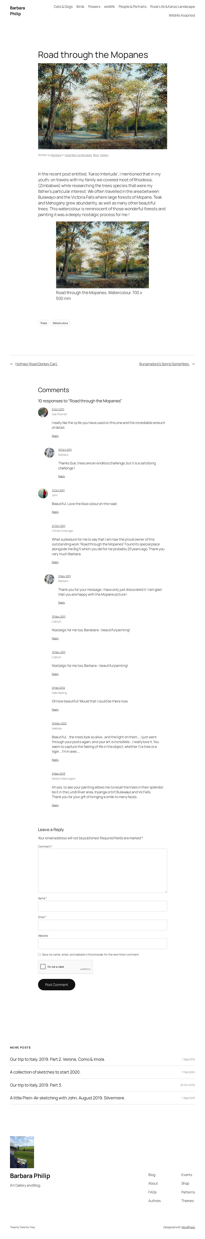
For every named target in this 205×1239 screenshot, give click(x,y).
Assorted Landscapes (78, 155)
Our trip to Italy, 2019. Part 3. (36, 1085)
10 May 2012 (59, 723)
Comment (45, 846)
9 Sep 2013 (58, 773)
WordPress (188, 1227)
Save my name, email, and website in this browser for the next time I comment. (90, 954)
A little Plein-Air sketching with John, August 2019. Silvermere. (67, 1098)
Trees (43, 323)
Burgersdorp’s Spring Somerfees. (164, 363)
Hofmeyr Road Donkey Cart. (36, 363)
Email (42, 917)
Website (43, 936)
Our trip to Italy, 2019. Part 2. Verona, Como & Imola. (57, 1059)
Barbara (56, 155)
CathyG (56, 621)
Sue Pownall (59, 414)
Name (42, 898)
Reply (55, 436)
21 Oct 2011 (58, 526)
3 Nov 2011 (64, 576)
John (55, 495)
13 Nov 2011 (58, 616)
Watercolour (60, 323)
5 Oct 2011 (58, 409)
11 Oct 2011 (58, 490)
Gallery (104, 155)
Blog (96, 155)
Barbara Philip (17, 10)
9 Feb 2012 (58, 688)
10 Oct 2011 (65, 450)
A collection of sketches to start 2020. (45, 1072)
